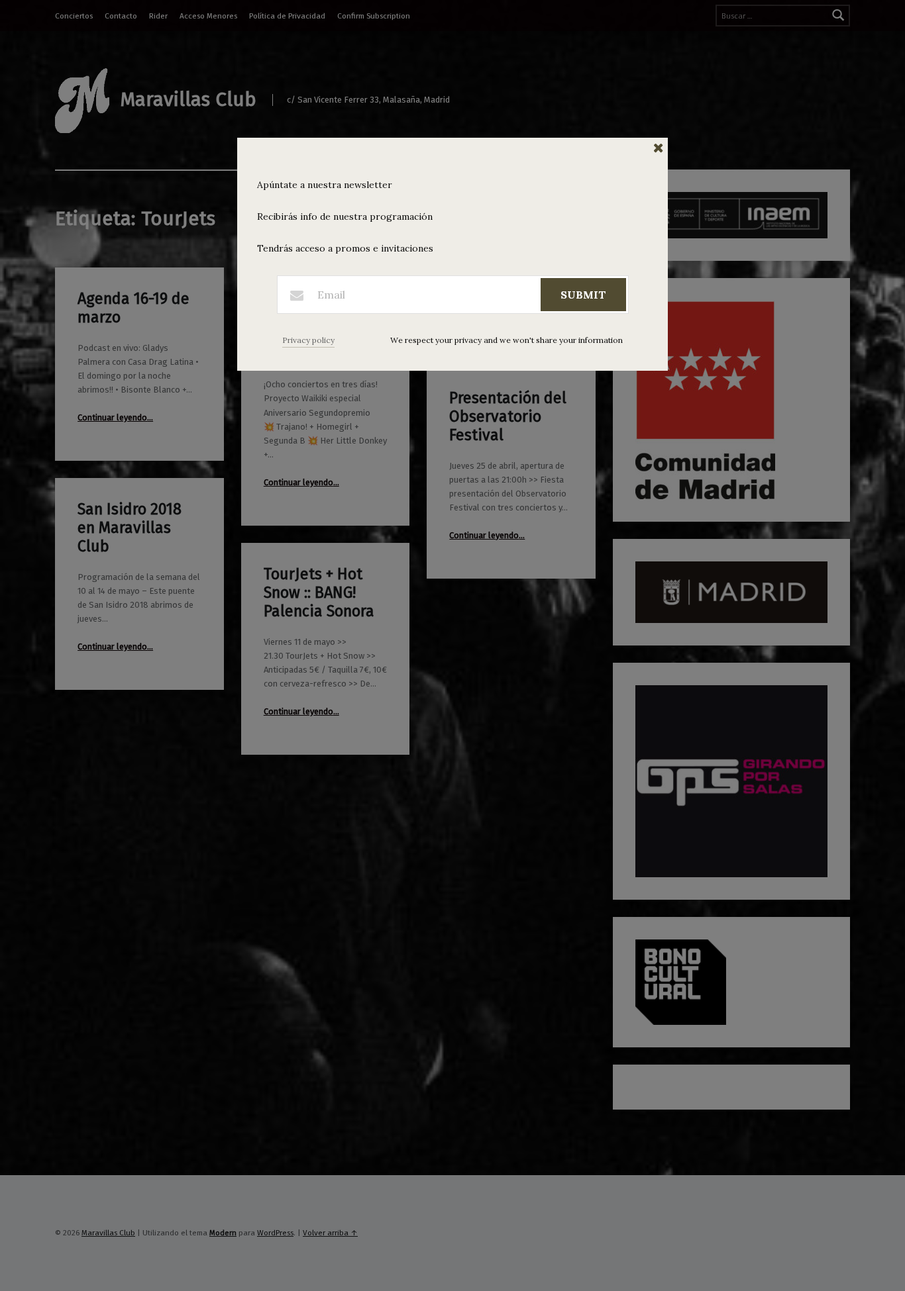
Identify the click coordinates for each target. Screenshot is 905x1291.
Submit (583, 294)
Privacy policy (308, 340)
